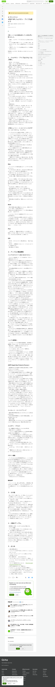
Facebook (24, 676)
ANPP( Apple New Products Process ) (44, 54)
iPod (39, 46)
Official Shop (35, 674)
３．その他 (40, 62)
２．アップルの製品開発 (42, 49)
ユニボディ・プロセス (42, 57)
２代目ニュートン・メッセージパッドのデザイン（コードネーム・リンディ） (45, 41)
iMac (39, 43)
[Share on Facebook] (2, 19)
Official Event (17, 3)
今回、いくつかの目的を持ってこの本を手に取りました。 (45, 36)
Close (14, 683)
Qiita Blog (44, 674)
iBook (39, 45)
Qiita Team (34, 671)
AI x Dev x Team (46, 3)
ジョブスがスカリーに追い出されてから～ (45, 51)
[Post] (2, 16)
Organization (32, 3)
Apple (12, 23)
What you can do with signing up (15, 592)
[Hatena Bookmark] (2, 22)
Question (12, 3)
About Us (44, 671)
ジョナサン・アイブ (21, 23)
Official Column (25, 3)
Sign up (9, 683)
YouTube (23, 678)
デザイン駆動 (40, 59)
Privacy (3, 674)
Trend (3, 3)
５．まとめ (40, 65)
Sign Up (23, 648)
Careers (44, 672)
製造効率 (39, 60)
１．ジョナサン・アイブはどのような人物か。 (45, 39)
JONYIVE (15, 23)
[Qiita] (4, 1)
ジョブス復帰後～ (41, 52)
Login (47, 1)
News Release (45, 676)
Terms (3, 672)
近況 (39, 48)
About (3, 671)
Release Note (14, 671)
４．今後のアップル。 (42, 63)
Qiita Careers (39, 3)
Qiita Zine (34, 672)
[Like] (2, 6)
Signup (51, 1)
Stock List (7, 3)
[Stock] (2, 11)
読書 (9, 23)
